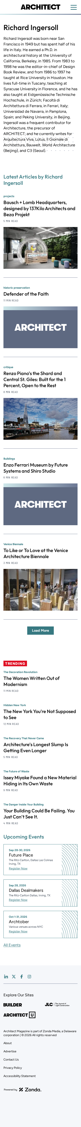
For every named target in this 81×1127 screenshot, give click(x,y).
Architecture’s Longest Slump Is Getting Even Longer (35, 747)
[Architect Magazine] (40, 7)
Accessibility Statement (19, 1076)
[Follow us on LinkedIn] (6, 976)
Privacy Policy (12, 1068)
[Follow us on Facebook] (21, 976)
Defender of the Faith (26, 294)
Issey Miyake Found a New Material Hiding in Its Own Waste (39, 780)
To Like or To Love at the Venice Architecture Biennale (35, 553)
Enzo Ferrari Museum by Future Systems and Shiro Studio (35, 468)
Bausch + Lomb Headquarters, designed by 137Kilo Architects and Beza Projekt (39, 208)
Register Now (18, 868)
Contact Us (11, 1059)
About (7, 1043)
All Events (12, 945)
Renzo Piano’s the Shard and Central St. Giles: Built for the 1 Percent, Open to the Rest (34, 379)
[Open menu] (73, 7)
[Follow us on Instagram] (29, 976)
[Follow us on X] (13, 976)
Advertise (9, 1051)
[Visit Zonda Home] (22, 1089)
